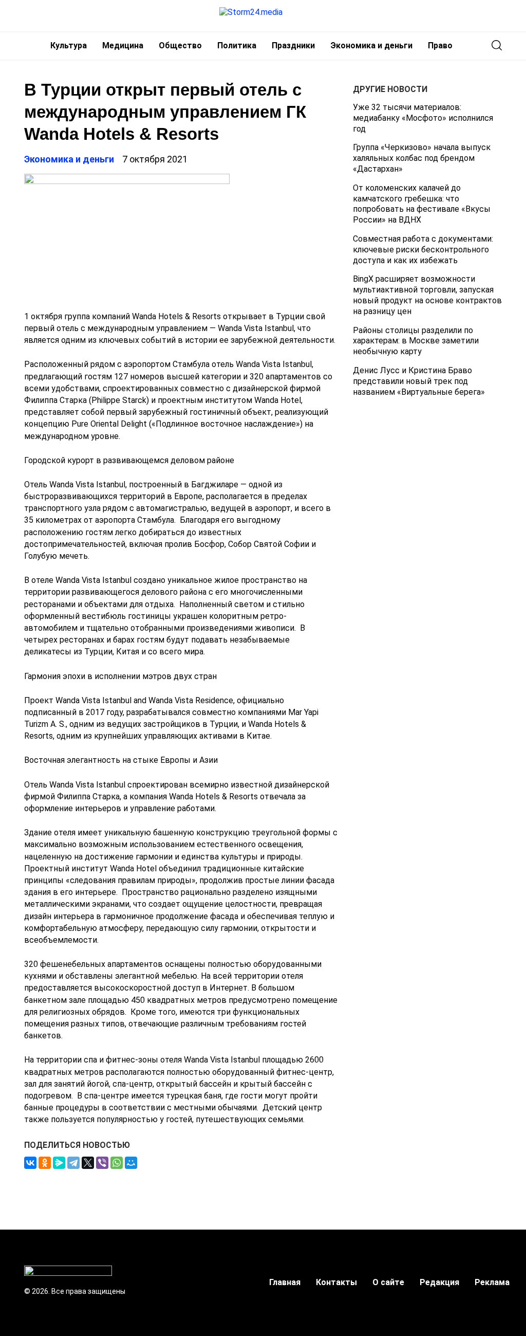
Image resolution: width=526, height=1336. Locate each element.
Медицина (122, 45)
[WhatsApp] (116, 1163)
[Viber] (102, 1163)
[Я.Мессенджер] (59, 1163)
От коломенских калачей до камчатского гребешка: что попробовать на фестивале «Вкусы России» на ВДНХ (422, 204)
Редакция (439, 1282)
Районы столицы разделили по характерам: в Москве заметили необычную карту (416, 341)
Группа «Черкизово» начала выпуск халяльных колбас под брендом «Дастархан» (422, 158)
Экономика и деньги (371, 45)
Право (440, 45)
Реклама (492, 1282)
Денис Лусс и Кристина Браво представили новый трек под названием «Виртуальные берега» (419, 381)
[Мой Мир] (131, 1163)
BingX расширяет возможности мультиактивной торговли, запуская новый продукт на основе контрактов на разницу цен (427, 295)
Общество (180, 45)
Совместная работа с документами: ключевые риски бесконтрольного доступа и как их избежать (423, 249)
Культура (68, 45)
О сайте (388, 1282)
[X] (88, 1163)
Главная (284, 1282)
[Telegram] (73, 1163)
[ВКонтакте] (30, 1163)
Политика (236, 45)
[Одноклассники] (45, 1163)
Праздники (293, 45)
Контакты (336, 1282)
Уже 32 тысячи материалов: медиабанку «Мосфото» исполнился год (423, 118)
